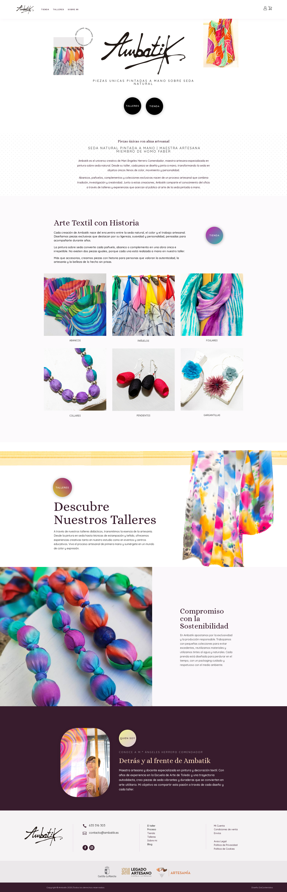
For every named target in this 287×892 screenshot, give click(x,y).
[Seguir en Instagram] (92, 847)
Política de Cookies (224, 848)
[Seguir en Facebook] (85, 847)
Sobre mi (73, 9)
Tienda (45, 9)
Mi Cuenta (219, 825)
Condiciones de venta (226, 829)
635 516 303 (97, 825)
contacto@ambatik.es (104, 833)
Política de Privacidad (226, 845)
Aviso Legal (220, 841)
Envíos (217, 833)
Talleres (58, 9)
